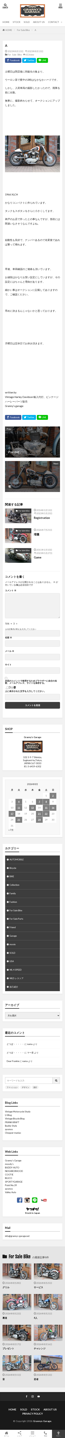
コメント (10, 590)
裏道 (4, 1317)
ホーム (6, 1436)
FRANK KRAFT (12, 1122)
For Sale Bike (23, 30)
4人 (36, 1317)
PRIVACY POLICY (32, 1413)
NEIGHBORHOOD (14, 1171)
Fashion (13, 902)
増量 (37, 534)
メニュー (32, 1436)
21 (39, 813)
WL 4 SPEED (16, 969)
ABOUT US (39, 22)
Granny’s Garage (13, 1160)
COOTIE (9, 1174)
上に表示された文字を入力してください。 (25, 691)
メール (9, 651)
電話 (45, 1436)
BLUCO (8, 1178)
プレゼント (8, 1348)
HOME (5, 22)
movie (13, 944)
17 (12, 813)
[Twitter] (29, 60)
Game (37, 557)
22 (46, 813)
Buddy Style (11, 1125)
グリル (6, 1287)
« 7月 (11, 830)
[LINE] (42, 60)
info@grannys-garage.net (17, 1236)
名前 (8, 637)
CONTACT (53, 22)
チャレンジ (40, 1348)
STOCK (16, 22)
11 (19, 807)
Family (13, 893)
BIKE (12, 876)
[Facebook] (13, 60)
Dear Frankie (13, 1061)
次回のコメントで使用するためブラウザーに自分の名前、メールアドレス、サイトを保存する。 (31, 682)
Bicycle (13, 868)
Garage (13, 935)
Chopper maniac (13, 1132)
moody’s (9, 1164)
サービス (38, 1287)
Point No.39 (11, 1185)
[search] (56, 1080)
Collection (14, 885)
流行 (35, 1087)
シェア (19, 1436)
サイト (8, 665)
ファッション (12, 1087)
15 (46, 807)
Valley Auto (10, 1192)
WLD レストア (17, 978)
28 (39, 819)
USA (12, 961)
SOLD (27, 22)
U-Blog (8, 1115)
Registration (42, 518)
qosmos (9, 1129)
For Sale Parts (16, 918)
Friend (13, 927)
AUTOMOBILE (17, 859)
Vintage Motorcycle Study (17, 1111)
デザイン (25, 1087)
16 (53, 807)
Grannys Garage (42, 1421)
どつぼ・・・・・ (15, 1044)
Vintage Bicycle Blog (14, 1118)
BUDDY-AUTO (12, 1167)
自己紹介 (14, 986)
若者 (36, 1379)
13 (32, 807)
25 (19, 819)
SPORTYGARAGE (13, 1181)
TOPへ (58, 1436)
